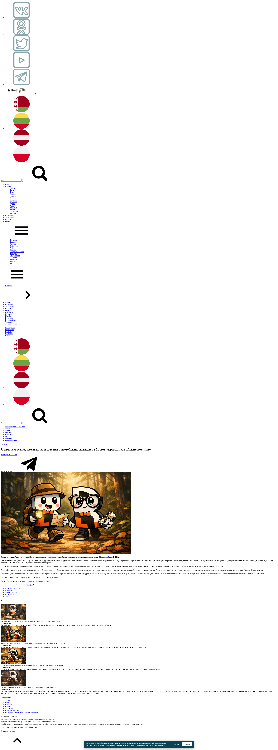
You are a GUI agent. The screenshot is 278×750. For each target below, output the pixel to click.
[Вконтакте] (21, 17)
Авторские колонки (17, 252)
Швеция (13, 213)
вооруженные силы (12, 588)
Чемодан (13, 250)
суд (6, 596)
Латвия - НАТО (11, 592)
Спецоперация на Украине (15, 427)
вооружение (9, 594)
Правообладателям (12, 710)
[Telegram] (21, 84)
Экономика (9, 217)
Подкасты (13, 261)
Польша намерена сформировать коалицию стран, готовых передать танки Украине (32, 665)
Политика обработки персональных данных (21, 712)
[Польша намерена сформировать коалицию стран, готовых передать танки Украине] (13, 663)
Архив (7, 701)
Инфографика (15, 248)
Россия (12, 188)
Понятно (187, 744)
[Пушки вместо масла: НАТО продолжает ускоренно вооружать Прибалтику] (13, 685)
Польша (12, 210)
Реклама (8, 703)
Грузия (12, 204)
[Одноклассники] (21, 34)
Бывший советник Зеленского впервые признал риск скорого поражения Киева (30, 621)
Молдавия (13, 200)
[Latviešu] (21, 145)
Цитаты (12, 263)
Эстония (13, 194)
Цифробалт (14, 246)
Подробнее (176, 744)
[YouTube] (21, 68)
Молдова (8, 432)
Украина (13, 198)
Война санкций (11, 440)
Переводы (13, 240)
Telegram (30, 585)
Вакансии (8, 706)
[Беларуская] (21, 112)
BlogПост (13, 244)
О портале (9, 708)
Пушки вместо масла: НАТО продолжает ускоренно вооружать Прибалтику (29, 687)
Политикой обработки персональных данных (151, 745)
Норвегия (13, 208)
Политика (9, 215)
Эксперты (13, 254)
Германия (13, 202)
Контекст (8, 221)
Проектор (13, 260)
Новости (8, 184)
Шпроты (13, 242)
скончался (36, 581)
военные (8, 590)
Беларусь (13, 196)
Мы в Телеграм (7, 471)
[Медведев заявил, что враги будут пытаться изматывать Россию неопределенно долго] (13, 641)
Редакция (8, 704)
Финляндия (14, 211)
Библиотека (14, 258)
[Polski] (21, 162)
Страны (8, 186)
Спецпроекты (15, 256)
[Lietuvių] (21, 128)
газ (6, 436)
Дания (12, 206)
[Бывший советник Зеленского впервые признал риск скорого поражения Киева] (13, 619)
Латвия (12, 192)
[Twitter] (21, 51)
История (8, 219)
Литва (12, 190)
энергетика (9, 438)
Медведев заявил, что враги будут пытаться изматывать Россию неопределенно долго (33, 643)
